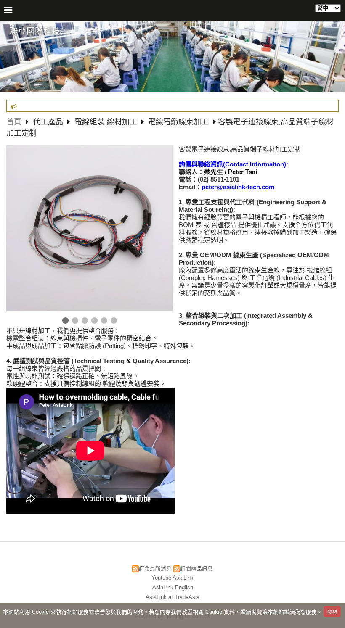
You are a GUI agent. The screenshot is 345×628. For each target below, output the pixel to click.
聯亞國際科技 (35, 31)
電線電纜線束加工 (178, 122)
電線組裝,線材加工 (105, 122)
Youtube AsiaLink (172, 578)
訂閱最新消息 (155, 568)
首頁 (13, 122)
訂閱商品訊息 (196, 568)
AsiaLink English (172, 587)
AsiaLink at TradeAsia (172, 597)
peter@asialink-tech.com (238, 186)
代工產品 (49, 122)
